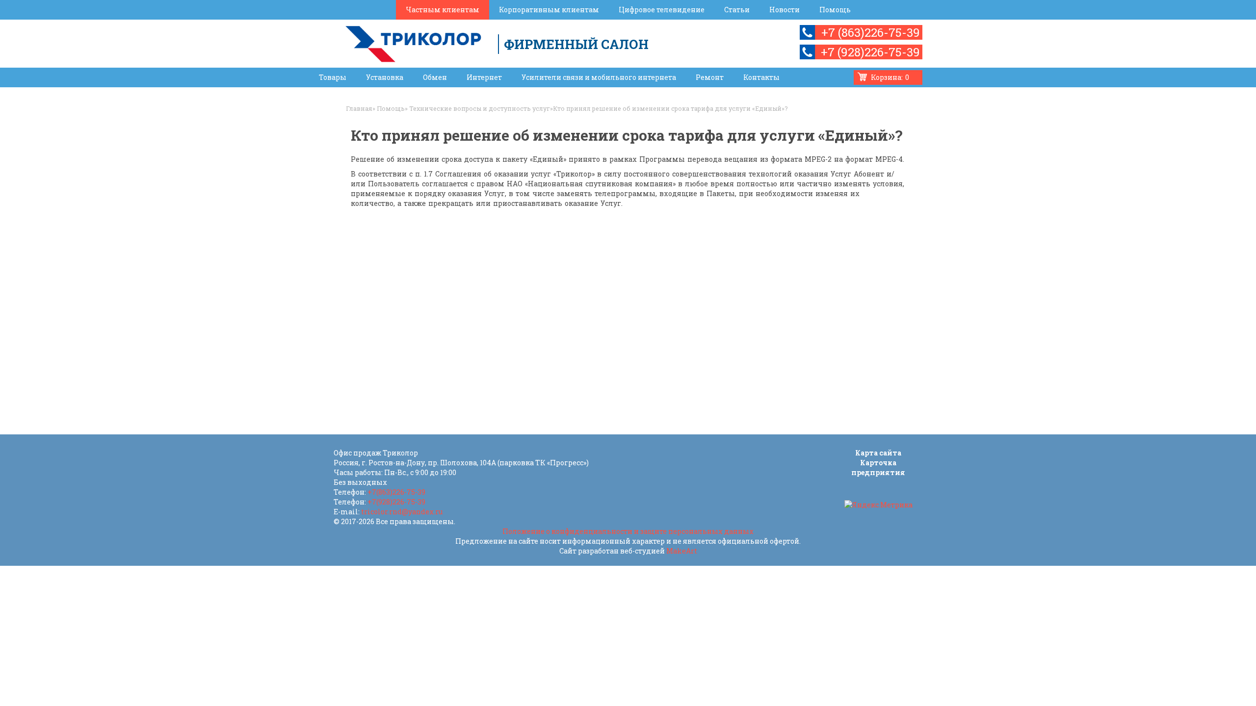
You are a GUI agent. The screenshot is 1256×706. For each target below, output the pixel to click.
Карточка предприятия (878, 467)
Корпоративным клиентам (549, 9)
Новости (784, 9)
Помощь (835, 9)
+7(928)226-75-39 (396, 501)
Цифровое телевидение (662, 9)
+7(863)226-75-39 (396, 492)
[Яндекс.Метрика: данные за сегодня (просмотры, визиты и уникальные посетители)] (878, 505)
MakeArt (681, 550)
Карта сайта (878, 452)
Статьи (737, 9)
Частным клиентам (442, 9)
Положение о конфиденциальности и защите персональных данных (628, 531)
